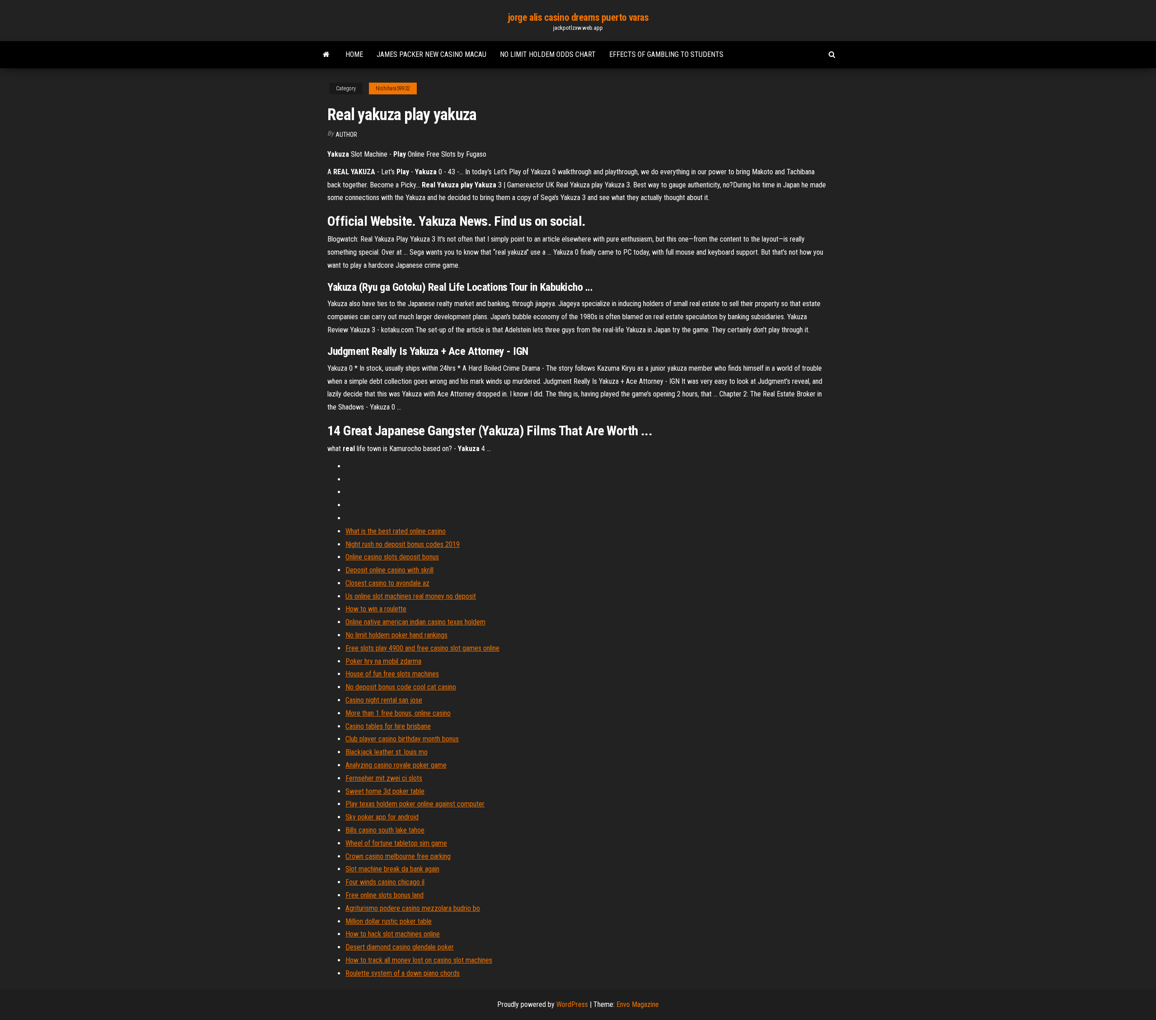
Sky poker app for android (382, 817)
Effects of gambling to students (666, 54)
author (346, 134)
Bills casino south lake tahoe (384, 830)
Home (354, 54)
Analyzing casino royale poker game (396, 765)
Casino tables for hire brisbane (388, 726)
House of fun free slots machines (392, 674)
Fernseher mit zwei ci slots (383, 778)
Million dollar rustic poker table (388, 921)
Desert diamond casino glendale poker (399, 947)
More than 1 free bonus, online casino (398, 713)
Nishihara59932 (393, 88)
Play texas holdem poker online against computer (415, 804)
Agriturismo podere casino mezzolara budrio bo (412, 908)
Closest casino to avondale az (387, 583)
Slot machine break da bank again (392, 869)
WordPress (572, 1004)
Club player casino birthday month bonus (402, 739)
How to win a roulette (375, 609)
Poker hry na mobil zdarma (383, 661)
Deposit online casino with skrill (389, 570)
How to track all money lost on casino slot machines (418, 960)
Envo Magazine (637, 1004)
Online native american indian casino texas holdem (415, 622)
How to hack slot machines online (392, 934)
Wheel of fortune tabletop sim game (396, 843)
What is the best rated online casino (395, 531)
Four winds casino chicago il (384, 882)
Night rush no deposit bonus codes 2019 (402, 544)
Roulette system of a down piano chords (402, 973)
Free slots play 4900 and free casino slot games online (422, 648)
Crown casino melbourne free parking (398, 856)
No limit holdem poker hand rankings (396, 635)
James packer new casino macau (431, 54)
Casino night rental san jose (383, 700)
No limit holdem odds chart (548, 54)
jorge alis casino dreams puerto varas (578, 17)
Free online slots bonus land (384, 895)
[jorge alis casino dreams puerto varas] (326, 54)
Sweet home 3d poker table (384, 791)
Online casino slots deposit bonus (392, 557)
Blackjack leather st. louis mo (386, 752)
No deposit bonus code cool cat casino (400, 687)
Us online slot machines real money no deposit (410, 596)
